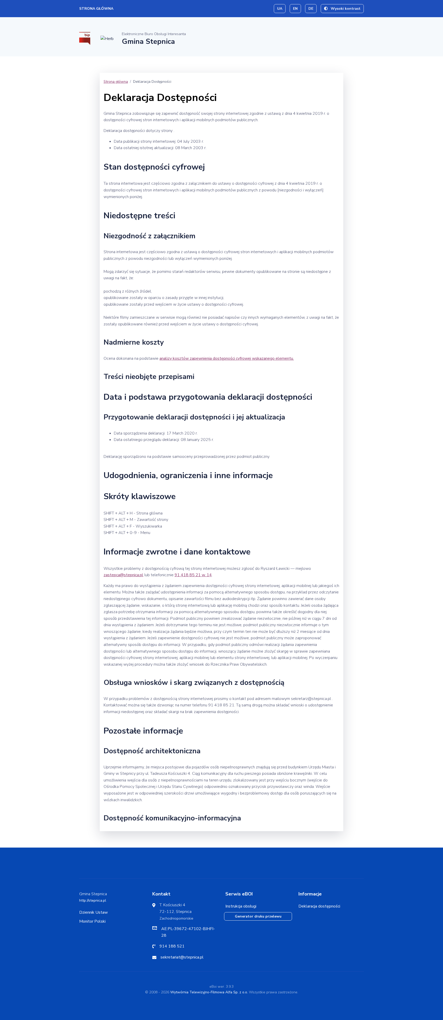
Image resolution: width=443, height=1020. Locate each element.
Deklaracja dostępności (319, 906)
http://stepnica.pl (92, 900)
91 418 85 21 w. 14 (193, 575)
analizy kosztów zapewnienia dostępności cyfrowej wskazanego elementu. (226, 358)
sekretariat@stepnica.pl (182, 957)
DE (310, 8)
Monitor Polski (92, 921)
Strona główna (96, 8)
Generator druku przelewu (258, 916)
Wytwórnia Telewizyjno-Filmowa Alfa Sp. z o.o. (209, 992)
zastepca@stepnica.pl (123, 575)
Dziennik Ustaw (93, 912)
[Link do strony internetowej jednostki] (107, 38)
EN (295, 8)
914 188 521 (172, 946)
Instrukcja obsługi (240, 906)
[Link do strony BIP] (84, 38)
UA (279, 8)
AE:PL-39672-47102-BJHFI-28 (188, 932)
